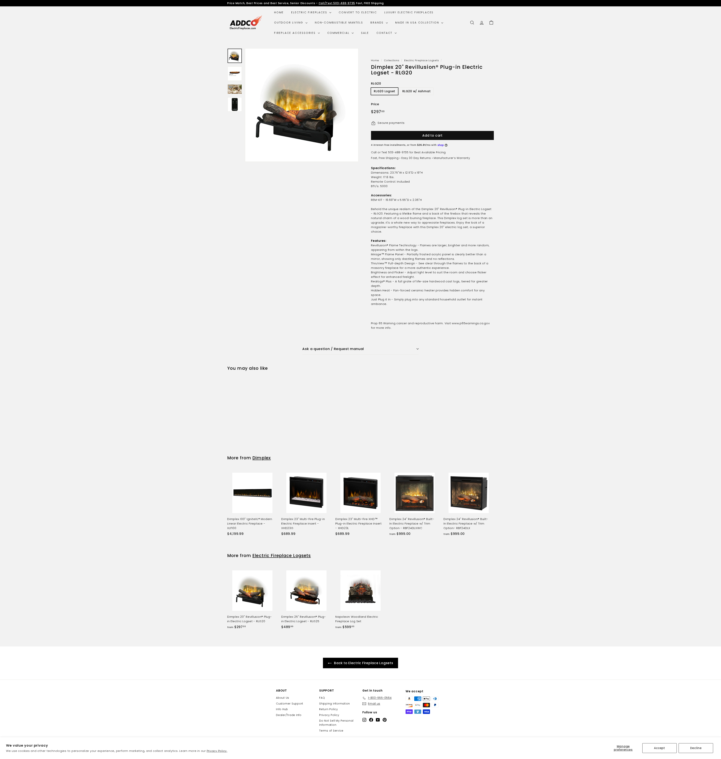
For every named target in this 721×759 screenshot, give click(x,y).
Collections (391, 60)
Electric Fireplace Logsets (421, 60)
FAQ (322, 698)
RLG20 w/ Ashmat (416, 91)
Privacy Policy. (217, 751)
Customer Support (289, 703)
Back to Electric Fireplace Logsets (363, 663)
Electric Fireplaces (309, 12)
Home (279, 12)
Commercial (339, 33)
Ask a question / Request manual (333, 348)
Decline (696, 748)
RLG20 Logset (384, 91)
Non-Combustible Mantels (339, 22)
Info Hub (282, 709)
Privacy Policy (329, 715)
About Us (282, 698)
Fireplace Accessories (295, 33)
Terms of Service (331, 731)
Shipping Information (334, 703)
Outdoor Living (289, 22)
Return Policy (328, 709)
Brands (377, 22)
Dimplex (261, 458)
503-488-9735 (398, 152)
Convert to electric (358, 12)
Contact (385, 33)
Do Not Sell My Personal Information (336, 723)
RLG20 (376, 83)
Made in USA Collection (417, 22)
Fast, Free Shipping (384, 158)
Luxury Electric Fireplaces (409, 12)
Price (375, 104)
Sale (365, 33)
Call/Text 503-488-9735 (337, 3)
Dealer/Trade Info (289, 715)
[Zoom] (301, 105)
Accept (659, 748)
